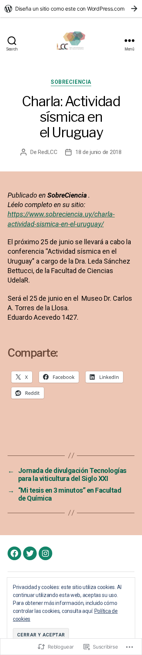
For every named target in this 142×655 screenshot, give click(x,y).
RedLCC (47, 152)
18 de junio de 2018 (98, 152)
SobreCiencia (71, 82)
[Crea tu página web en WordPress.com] (71, 8)
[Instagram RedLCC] (45, 553)
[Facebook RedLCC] (14, 553)
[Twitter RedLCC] (30, 553)
